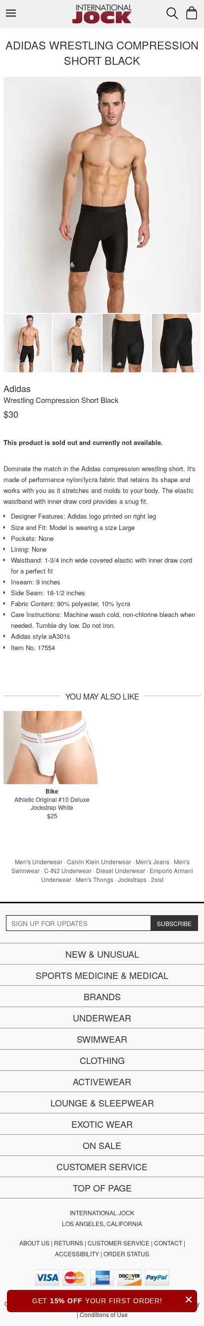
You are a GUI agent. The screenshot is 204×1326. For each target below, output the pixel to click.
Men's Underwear (38, 861)
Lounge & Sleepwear (102, 1102)
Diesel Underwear (120, 870)
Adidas (17, 388)
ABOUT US (34, 1242)
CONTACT (168, 1242)
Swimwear (102, 1038)
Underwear (102, 1017)
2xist (157, 879)
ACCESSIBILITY (77, 1253)
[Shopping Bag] (191, 12)
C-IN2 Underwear (68, 870)
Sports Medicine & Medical (102, 975)
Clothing (102, 1060)
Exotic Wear (102, 1123)
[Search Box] (172, 13)
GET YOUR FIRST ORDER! (112, 1299)
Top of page (102, 1187)
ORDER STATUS (126, 1253)
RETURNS (68, 1242)
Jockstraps (132, 879)
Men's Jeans (152, 861)
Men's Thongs (94, 879)
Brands (102, 996)
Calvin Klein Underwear (99, 861)
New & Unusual (102, 953)
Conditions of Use (104, 1314)
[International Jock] (102, 7)
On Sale (102, 1145)
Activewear (102, 1081)
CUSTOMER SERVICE (119, 1242)
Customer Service (102, 1166)
